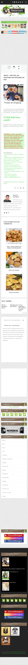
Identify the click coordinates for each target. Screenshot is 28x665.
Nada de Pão (5, 477)
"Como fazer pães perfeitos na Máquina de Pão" (13, 568)
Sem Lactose (5, 488)
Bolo (3, 444)
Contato (23, 651)
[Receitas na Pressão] (15, 631)
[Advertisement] (14, 49)
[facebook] (12, 2)
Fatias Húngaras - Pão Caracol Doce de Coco (22, 307)
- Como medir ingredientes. (10, 175)
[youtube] (18, 2)
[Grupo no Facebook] (12, 414)
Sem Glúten (5, 485)
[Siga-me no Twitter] (24, 414)
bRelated (24, 312)
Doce (3, 451)
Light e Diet (5, 466)
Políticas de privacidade (19, 653)
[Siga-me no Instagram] (8, 414)
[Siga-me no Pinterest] (20, 414)
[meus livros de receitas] (14, 25)
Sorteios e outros (6, 492)
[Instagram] (14, 538)
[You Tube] (14, 535)
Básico (4, 440)
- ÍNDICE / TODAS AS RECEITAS (12, 177)
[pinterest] (20, 2)
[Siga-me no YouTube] (16, 414)
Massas (16, 182)
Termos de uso (6, 653)
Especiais (11, 182)
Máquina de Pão (16, 651)
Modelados (21, 182)
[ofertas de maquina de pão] (14, 32)
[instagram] (16, 2)
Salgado (4, 481)
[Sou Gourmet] (5, 640)
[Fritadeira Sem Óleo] (5, 631)
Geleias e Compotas (7, 459)
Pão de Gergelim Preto (4, 306)
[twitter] (22, 2)
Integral (4, 462)
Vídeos (5, 183)
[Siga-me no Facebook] (4, 414)
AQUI (21, 126)
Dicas (3, 447)
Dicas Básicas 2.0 (14, 571)
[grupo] (14, 2)
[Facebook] (14, 541)
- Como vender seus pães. (10, 174)
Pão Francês (13, 582)
